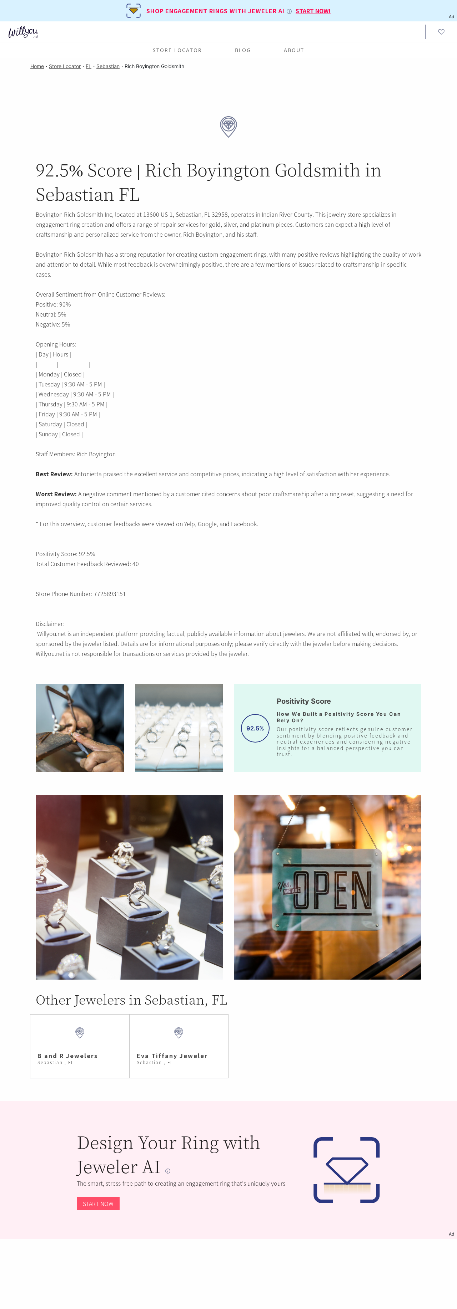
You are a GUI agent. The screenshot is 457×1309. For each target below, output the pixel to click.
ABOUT (294, 50)
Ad (451, 1234)
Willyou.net (51, 633)
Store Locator (177, 50)
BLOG (243, 50)
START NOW (98, 1203)
